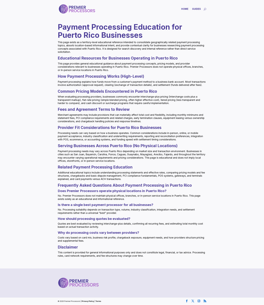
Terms (98, 301)
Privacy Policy (88, 301)
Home (184, 9)
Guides (196, 9)
